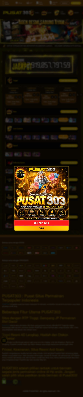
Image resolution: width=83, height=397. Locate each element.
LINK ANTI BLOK (41, 223)
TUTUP (42, 228)
